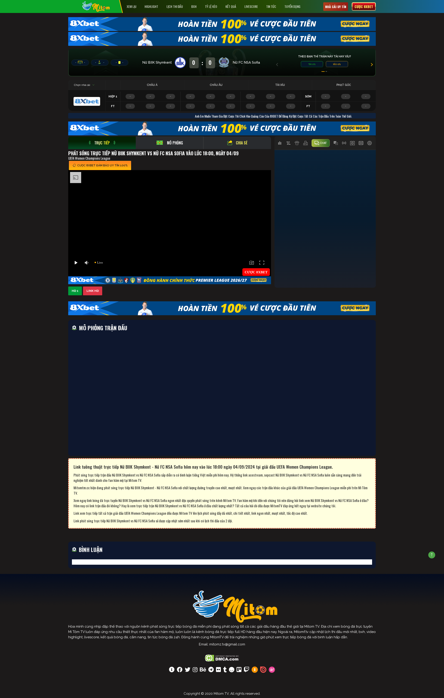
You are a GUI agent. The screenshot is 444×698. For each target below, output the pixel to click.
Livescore (251, 6)
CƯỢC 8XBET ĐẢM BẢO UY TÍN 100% (102, 165)
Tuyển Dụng (292, 6)
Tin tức (271, 6)
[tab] (102, 143)
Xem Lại (131, 6)
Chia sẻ (241, 143)
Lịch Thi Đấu (174, 6)
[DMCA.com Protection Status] (222, 657)
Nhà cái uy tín (335, 6)
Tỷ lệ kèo (211, 6)
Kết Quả (230, 6)
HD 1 (75, 291)
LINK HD (92, 291)
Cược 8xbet (364, 6)
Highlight (151, 6)
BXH (194, 6)
